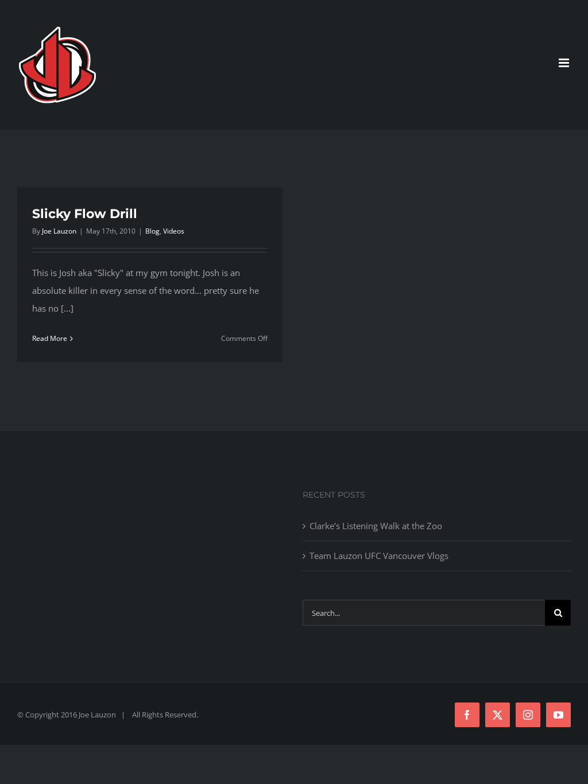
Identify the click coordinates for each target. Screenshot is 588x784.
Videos (173, 231)
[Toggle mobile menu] (565, 63)
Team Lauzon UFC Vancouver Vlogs (379, 555)
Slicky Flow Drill (84, 214)
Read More (49, 338)
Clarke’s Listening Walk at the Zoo (376, 525)
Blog (152, 231)
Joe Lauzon (59, 231)
